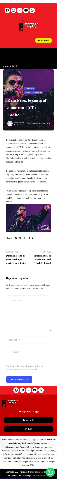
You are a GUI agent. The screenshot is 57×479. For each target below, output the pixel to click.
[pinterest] (24, 238)
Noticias (14, 92)
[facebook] (16, 238)
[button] (50, 472)
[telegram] (29, 238)
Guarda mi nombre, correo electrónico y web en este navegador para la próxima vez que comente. (24, 367)
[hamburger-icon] (52, 53)
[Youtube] (26, 10)
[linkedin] (33, 238)
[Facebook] (7, 10)
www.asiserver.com (41, 475)
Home (10, 89)
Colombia (30, 88)
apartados (19, 122)
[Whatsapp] (32, 10)
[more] (38, 238)
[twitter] (20, 238)
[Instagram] (13, 10)
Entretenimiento (33, 93)
